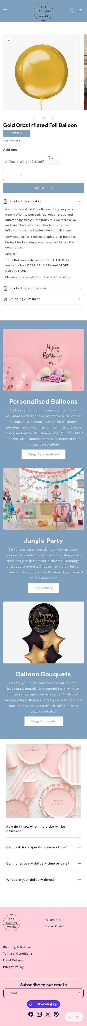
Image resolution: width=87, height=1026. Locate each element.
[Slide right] (52, 118)
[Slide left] (34, 118)
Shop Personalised (43, 454)
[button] (5, 11)
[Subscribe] (79, 993)
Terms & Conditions (17, 953)
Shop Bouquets (43, 721)
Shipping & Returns (17, 947)
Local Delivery (13, 960)
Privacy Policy (13, 967)
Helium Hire (53, 920)
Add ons (10, 150)
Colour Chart (54, 926)
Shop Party (43, 588)
